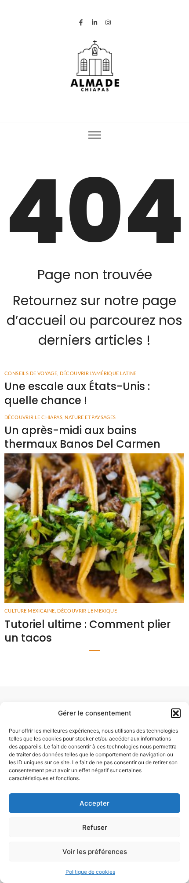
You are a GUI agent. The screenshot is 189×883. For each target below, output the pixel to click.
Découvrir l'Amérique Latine (98, 373)
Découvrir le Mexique (87, 610)
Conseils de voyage (31, 373)
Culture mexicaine (30, 610)
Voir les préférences (94, 851)
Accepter (94, 803)
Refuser (94, 827)
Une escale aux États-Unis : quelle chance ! (77, 393)
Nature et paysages (90, 417)
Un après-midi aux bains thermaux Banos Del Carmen (82, 437)
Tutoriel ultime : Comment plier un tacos (87, 631)
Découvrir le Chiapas (33, 417)
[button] (175, 713)
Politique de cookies (90, 871)
